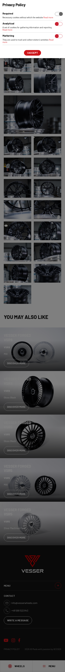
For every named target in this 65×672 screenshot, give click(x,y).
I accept (32, 52)
